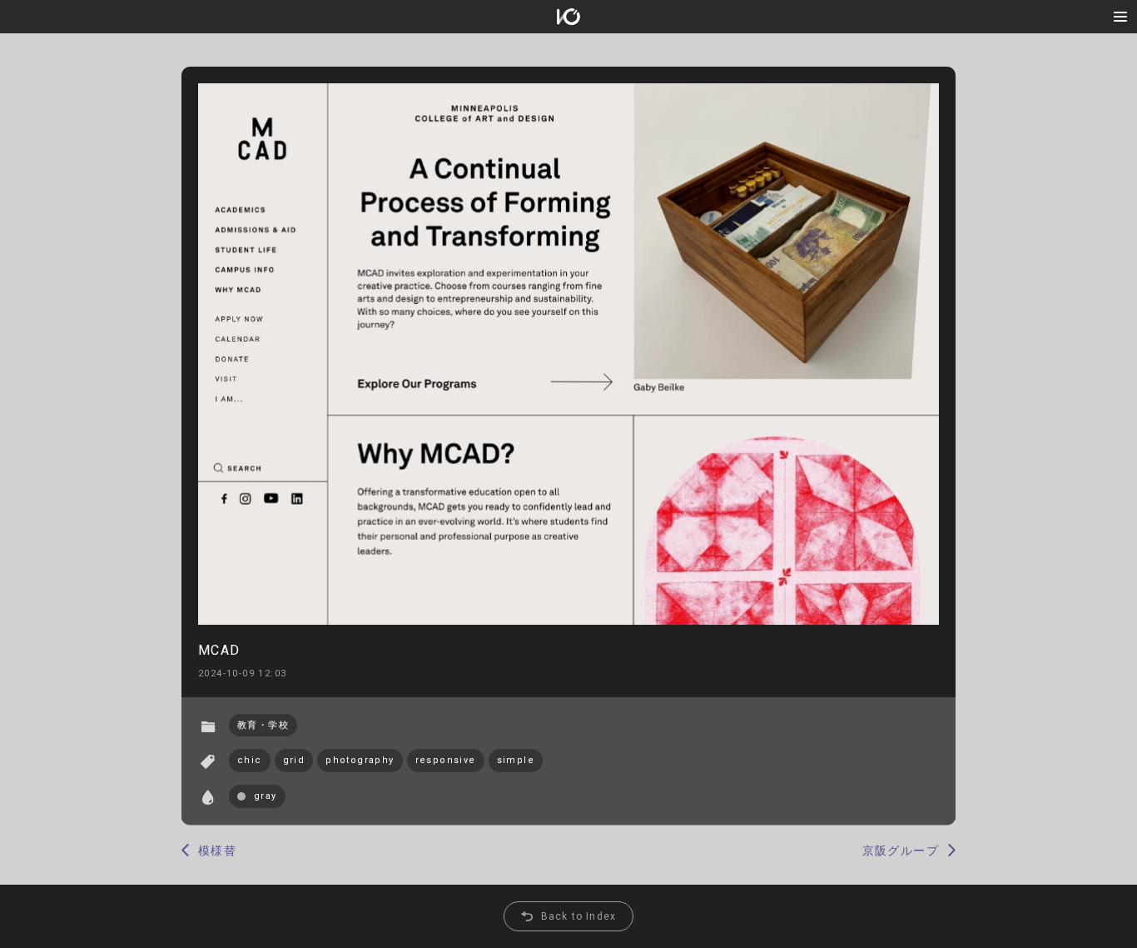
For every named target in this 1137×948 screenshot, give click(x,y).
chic (249, 760)
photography (359, 760)
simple (515, 760)
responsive (445, 760)
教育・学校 (263, 725)
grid (294, 760)
